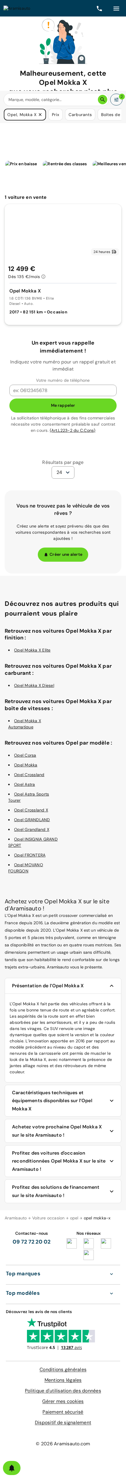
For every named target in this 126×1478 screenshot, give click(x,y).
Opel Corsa (25, 755)
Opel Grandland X (31, 829)
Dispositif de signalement (63, 1422)
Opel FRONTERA (29, 855)
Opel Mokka (26, 765)
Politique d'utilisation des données (63, 1391)
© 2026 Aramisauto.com (63, 1444)
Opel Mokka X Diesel (34, 685)
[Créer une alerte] (12, 1468)
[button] (40, 114)
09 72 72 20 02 (32, 1241)
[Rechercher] (102, 99)
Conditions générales (63, 1369)
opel (74, 1218)
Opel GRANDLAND (32, 819)
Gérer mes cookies (63, 1401)
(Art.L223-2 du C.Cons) (73, 430)
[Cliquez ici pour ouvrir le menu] (116, 8)
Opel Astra (24, 784)
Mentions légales (63, 1380)
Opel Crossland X (31, 810)
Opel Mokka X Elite (32, 650)
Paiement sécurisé (62, 1412)
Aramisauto (16, 1218)
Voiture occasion (48, 1218)
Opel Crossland (29, 774)
